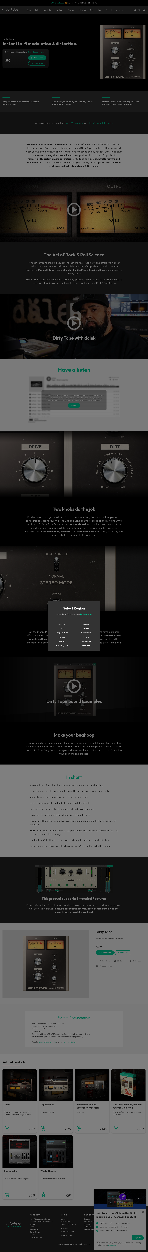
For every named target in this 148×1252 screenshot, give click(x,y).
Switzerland (86, 641)
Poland (86, 637)
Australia (61, 624)
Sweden (62, 641)
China (62, 628)
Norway (62, 637)
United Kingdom (62, 646)
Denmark (86, 628)
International (86, 633)
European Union (62, 633)
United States (86, 614)
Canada (86, 624)
